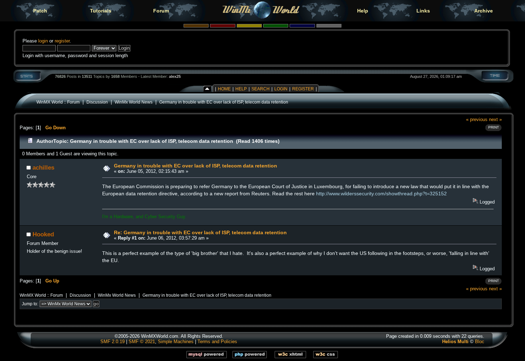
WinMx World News (133, 102)
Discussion (97, 102)
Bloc (479, 341)
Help (362, 11)
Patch (40, 11)
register (62, 41)
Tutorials (100, 11)
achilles (43, 167)
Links (423, 11)
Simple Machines (176, 341)
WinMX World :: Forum (58, 102)
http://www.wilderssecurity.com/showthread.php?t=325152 (381, 193)
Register (303, 89)
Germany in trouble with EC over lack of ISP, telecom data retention (223, 102)
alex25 (175, 76)
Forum (161, 11)
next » (495, 119)
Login (281, 89)
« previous (477, 119)
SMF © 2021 (142, 341)
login (43, 41)
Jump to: (30, 303)
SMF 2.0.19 (112, 341)
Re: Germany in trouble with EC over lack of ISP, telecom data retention (200, 232)
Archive (483, 11)
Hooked (43, 234)
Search (260, 89)
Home (224, 89)
